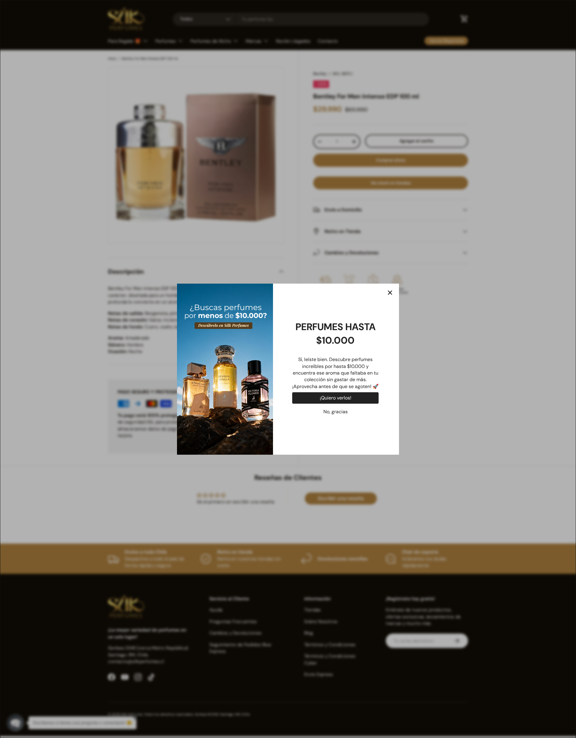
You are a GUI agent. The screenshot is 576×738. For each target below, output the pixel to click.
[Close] (390, 292)
